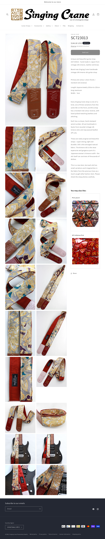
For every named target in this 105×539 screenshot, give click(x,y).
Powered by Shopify (22, 534)
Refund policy (33, 534)
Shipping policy (76, 534)
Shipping (73, 46)
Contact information (64, 534)
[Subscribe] (39, 508)
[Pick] (85, 264)
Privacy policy (43, 534)
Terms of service (53, 534)
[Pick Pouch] (85, 227)
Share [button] (75, 273)
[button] (7, 14)
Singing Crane (13, 534)
